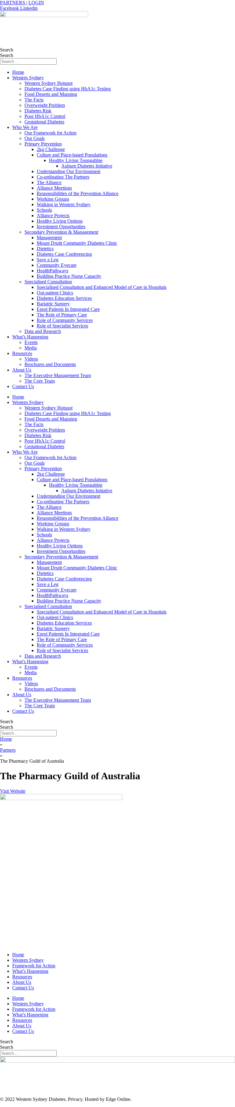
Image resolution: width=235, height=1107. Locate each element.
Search (6, 49)
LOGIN (36, 2)
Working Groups (53, 199)
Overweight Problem (44, 105)
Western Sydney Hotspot (48, 83)
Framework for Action (33, 965)
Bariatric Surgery (53, 303)
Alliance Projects (53, 215)
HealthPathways (52, 270)
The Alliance (49, 182)
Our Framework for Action (50, 132)
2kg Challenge (51, 149)
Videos (31, 358)
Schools (44, 210)
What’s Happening (30, 336)
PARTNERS (13, 2)
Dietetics (45, 248)
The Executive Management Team (57, 375)
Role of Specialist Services (62, 325)
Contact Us (23, 386)
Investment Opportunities (61, 226)
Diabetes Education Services (64, 298)
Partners (8, 750)
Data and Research (42, 331)
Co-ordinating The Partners (63, 176)
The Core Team (39, 380)
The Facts (33, 99)
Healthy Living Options (60, 221)
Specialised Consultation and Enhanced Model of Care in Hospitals (101, 287)
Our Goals (34, 138)
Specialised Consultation (48, 281)
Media (30, 347)
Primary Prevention (43, 143)
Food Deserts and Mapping (50, 94)
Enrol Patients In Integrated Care (68, 309)
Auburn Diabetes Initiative (86, 165)
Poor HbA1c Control (44, 116)
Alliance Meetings (54, 188)
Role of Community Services (65, 320)
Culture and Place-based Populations (72, 154)
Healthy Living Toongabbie (76, 160)
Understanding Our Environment (68, 171)
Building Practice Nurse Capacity (69, 276)
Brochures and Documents (50, 364)
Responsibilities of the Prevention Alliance (77, 193)
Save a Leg (47, 259)
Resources (22, 353)
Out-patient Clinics (55, 292)
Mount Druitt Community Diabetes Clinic (77, 243)
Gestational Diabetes (44, 121)
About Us (21, 369)
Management (49, 237)
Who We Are (25, 127)
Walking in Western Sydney (64, 204)
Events (31, 342)
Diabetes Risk (37, 110)
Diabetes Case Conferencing (64, 254)
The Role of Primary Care (62, 314)
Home (18, 72)
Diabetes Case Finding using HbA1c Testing (67, 88)
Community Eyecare (56, 265)
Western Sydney (28, 77)
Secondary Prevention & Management (61, 232)
